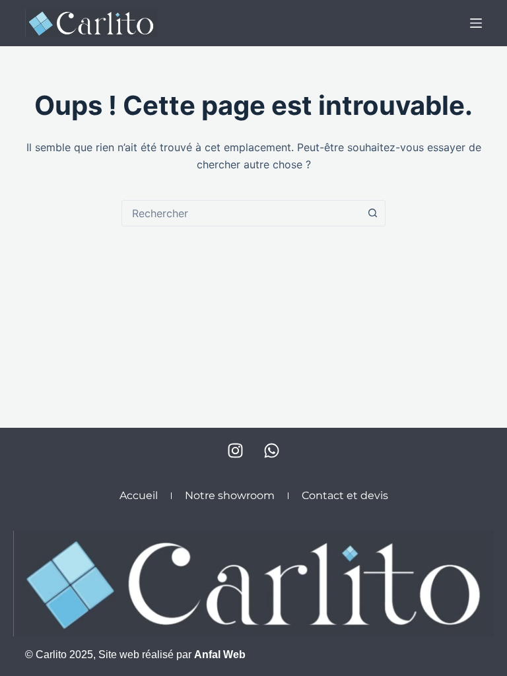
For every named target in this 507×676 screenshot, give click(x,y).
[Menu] (476, 23)
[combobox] (241, 213)
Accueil (138, 495)
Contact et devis (345, 495)
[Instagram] (235, 450)
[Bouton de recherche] (372, 213)
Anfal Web (220, 654)
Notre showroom (230, 495)
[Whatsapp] (271, 450)
